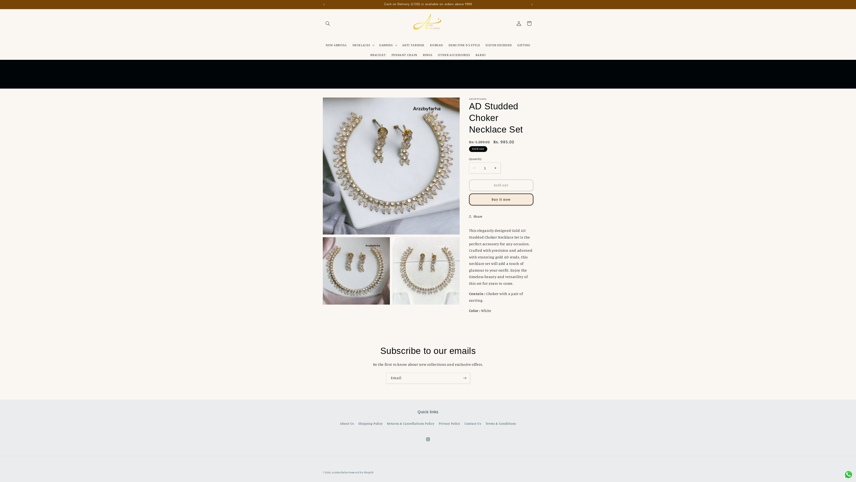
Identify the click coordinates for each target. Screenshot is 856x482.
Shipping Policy (370, 423)
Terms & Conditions (501, 423)
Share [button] (477, 216)
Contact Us (473, 423)
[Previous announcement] (324, 4)
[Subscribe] (465, 378)
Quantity (475, 159)
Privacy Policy (449, 423)
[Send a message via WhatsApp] (848, 474)
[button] (328, 23)
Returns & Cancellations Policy (410, 423)
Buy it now (501, 199)
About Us (347, 423)
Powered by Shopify (361, 472)
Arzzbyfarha (340, 472)
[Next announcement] (532, 4)
